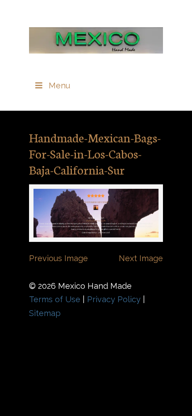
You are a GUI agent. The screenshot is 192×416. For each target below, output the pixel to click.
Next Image (141, 258)
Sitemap (45, 313)
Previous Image (58, 258)
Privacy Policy (114, 299)
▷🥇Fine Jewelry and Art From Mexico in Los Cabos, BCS (96, 36)
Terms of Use (54, 299)
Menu (59, 85)
